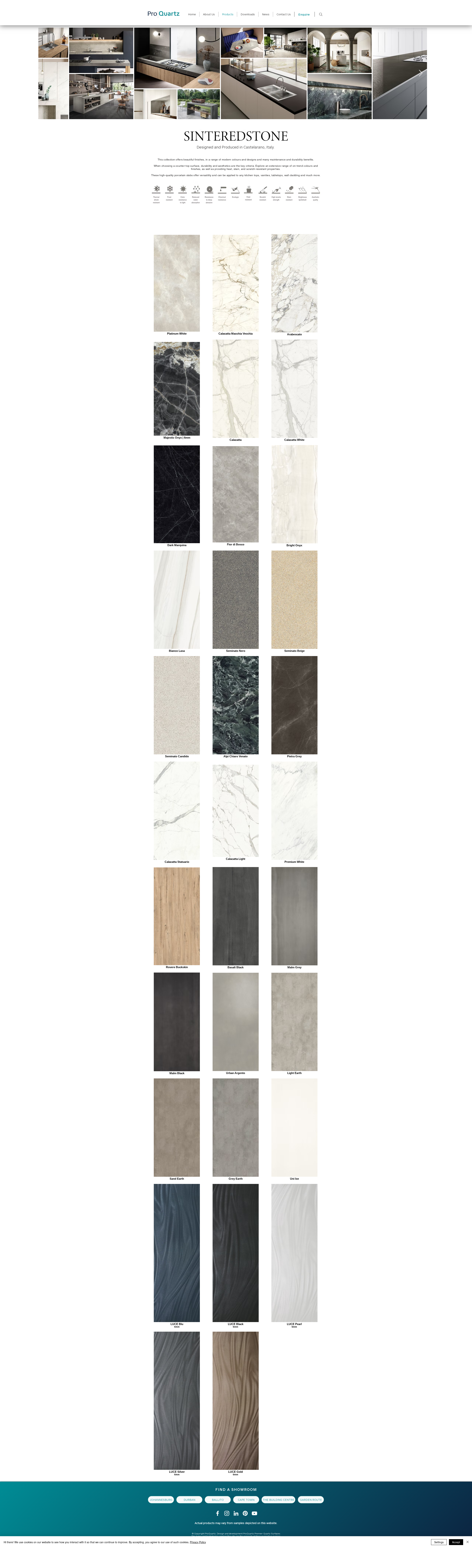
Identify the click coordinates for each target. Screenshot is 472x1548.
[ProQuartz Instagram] (226, 1513)
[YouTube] (254, 1513)
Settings (439, 1542)
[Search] (321, 14)
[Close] (467, 1542)
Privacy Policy (198, 1542)
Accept (456, 1542)
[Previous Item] (45, 73)
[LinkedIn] (236, 1513)
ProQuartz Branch (238, 217)
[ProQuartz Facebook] (217, 1513)
